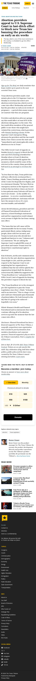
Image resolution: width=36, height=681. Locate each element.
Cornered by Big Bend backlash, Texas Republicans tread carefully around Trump (23, 480)
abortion (4, 432)
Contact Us (4, 528)
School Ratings (16, 8)
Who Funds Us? (6, 609)
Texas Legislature (14, 432)
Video (3, 635)
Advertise (4, 531)
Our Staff (4, 600)
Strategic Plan (5, 612)
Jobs (2, 606)
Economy (4, 561)
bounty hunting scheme (15, 132)
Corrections (4, 626)
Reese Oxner (7, 46)
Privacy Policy (5, 623)
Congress (4, 550)
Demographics (5, 559)
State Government (6, 585)
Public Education (6, 582)
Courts (3, 553)
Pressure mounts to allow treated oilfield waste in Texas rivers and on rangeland (23, 468)
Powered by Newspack (8, 676)
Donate (27, 3)
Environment (5, 567)
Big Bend (26, 8)
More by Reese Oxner (23, 456)
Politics (3, 579)
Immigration (5, 576)
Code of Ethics (5, 617)
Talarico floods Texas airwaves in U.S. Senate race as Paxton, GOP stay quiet (23, 505)
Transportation (5, 587)
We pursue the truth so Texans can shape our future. (10, 539)
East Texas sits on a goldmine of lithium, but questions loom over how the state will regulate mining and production (22, 493)
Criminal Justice (5, 556)
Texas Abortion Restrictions (11, 16)
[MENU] (33, 3)
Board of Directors (7, 603)
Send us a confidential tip (9, 534)
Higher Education (6, 573)
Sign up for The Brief (8, 85)
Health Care (4, 570)
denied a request (13, 152)
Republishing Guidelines (8, 615)
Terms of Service (6, 620)
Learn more (20, 356)
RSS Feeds (4, 638)
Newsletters (4, 629)
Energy (3, 564)
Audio (3, 632)
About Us (4, 597)
